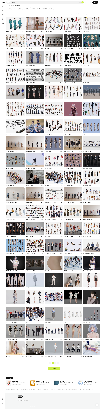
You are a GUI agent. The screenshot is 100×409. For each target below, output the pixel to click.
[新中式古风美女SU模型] (54, 331)
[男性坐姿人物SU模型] (73, 348)
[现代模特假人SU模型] (35, 280)
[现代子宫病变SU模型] (54, 263)
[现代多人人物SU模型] (54, 160)
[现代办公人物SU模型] (15, 194)
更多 (19, 384)
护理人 (15, 8)
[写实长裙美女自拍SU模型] (73, 297)
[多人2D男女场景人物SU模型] (35, 245)
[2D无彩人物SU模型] (73, 57)
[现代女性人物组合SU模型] (35, 143)
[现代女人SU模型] (15, 348)
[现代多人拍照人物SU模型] (15, 314)
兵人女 (52, 8)
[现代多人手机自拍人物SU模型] (54, 211)
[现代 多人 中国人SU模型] (73, 263)
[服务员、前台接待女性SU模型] (35, 92)
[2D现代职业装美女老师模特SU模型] (15, 228)
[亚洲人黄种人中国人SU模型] (54, 245)
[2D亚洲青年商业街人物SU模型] (73, 211)
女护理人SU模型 (82, 389)
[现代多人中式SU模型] (15, 160)
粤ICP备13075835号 (39, 406)
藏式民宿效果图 (20, 400)
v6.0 (87, 384)
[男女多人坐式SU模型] (54, 177)
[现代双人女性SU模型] (15, 331)
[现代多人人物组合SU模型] (35, 314)
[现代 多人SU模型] (35, 126)
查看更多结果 (54, 368)
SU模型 (9, 5)
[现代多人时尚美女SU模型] (73, 92)
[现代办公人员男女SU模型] (73, 143)
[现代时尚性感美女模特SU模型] (15, 109)
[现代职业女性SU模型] (35, 177)
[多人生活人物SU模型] (54, 126)
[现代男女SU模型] (15, 23)
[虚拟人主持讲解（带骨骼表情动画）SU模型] (54, 348)
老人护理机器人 (46, 8)
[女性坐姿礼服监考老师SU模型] (15, 297)
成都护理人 (27, 8)
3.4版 (40, 384)
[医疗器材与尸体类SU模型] (35, 263)
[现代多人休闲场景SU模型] (35, 331)
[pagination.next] (58, 363)
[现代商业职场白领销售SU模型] (35, 109)
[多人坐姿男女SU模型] (54, 109)
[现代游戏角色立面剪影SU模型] (35, 160)
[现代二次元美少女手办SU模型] (73, 109)
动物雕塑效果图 (25, 400)
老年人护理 (39, 8)
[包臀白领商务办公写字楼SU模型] (73, 75)
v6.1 (85, 384)
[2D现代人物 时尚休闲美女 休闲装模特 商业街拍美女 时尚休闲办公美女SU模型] (15, 280)
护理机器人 (33, 8)
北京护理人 (20, 8)
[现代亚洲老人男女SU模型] (73, 126)
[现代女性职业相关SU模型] (73, 228)
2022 (16, 384)
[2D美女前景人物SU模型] (54, 57)
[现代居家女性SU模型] (35, 348)
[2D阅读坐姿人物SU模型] (15, 211)
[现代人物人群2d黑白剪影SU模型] (15, 126)
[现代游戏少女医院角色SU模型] (35, 23)
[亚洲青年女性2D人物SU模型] (54, 92)
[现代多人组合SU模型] (15, 177)
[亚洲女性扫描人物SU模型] (54, 280)
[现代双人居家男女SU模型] (35, 57)
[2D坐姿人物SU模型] (54, 23)
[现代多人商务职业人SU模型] (15, 75)
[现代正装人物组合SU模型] (15, 143)
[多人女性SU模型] (54, 143)
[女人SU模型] (73, 280)
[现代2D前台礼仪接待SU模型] (15, 57)
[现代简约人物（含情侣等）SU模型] (15, 92)
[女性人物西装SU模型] (54, 40)
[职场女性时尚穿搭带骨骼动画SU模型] (54, 314)
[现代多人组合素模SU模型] (73, 40)
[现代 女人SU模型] (73, 314)
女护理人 (9, 8)
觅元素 (30, 400)
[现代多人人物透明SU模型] (35, 75)
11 (63, 384)
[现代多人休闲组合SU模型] (73, 177)
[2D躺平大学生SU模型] (73, 245)
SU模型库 (12, 5)
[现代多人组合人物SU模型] (35, 211)
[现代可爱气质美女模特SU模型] (15, 263)
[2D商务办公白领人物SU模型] (73, 160)
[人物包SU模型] (54, 75)
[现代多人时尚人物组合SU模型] (73, 194)
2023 (13, 384)
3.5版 (37, 384)
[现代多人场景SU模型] (15, 245)
